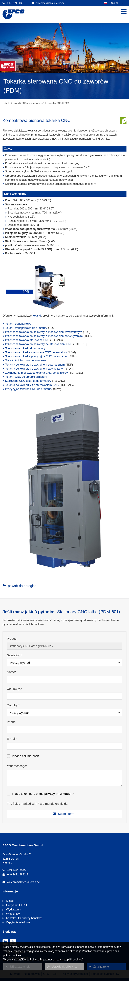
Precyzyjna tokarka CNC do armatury (28, 389)
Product (12, 638)
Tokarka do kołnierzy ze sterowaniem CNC (32, 385)
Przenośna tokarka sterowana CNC (27, 340)
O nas (9, 900)
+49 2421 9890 (15, 3)
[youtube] (13, 942)
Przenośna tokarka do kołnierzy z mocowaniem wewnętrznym (44, 336)
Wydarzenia (13, 909)
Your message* (17, 766)
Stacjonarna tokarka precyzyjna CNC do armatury (36, 356)
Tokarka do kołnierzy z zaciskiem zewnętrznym (35, 364)
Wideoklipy (12, 913)
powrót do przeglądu (23, 586)
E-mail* (12, 738)
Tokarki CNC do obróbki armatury (26, 376)
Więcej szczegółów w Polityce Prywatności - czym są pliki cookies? (43, 959)
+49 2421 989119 (17, 874)
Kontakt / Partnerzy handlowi (23, 918)
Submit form (66, 813)
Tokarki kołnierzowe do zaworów (25, 360)
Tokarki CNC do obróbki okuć (28, 103)
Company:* (14, 688)
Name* (11, 672)
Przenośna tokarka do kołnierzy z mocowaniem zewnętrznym (43, 332)
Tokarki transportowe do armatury (26, 328)
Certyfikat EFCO (16, 905)
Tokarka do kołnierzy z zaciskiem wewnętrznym (35, 368)
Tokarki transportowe (18, 323)
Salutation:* (14, 655)
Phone (11, 722)
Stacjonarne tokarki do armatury (25, 348)
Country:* (13, 705)
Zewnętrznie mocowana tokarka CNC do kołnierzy (36, 372)
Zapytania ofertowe (17, 922)
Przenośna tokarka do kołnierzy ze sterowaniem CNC (38, 344)
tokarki (36, 315)
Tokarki (6, 103)
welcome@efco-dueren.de (50, 3)
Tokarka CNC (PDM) (58, 103)
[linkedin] (5, 942)
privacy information (58, 793)
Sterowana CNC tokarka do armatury (28, 380)
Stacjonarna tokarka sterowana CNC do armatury (36, 352)
